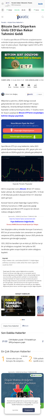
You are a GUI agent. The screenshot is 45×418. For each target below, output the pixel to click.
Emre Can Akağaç (11, 94)
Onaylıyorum (29, 410)
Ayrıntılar (15, 410)
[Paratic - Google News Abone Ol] (35, 95)
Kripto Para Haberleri (15, 22)
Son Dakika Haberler (13, 333)
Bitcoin (23, 189)
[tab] (22, 319)
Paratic (3, 22)
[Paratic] (22, 17)
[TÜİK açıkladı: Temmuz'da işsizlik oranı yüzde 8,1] (18, 306)
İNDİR (40, 4)
